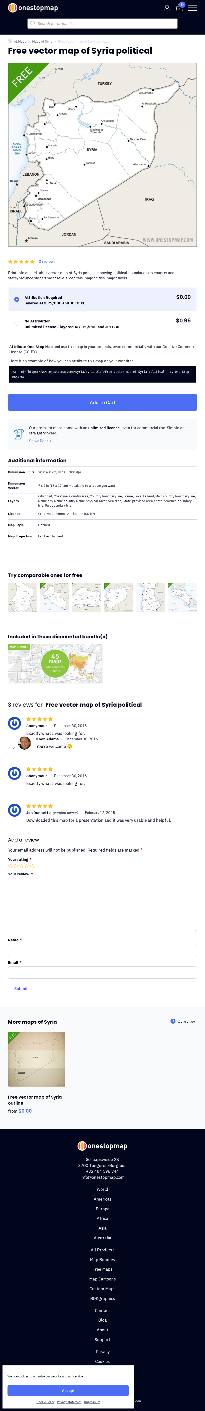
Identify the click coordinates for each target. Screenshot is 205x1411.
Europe (103, 1209)
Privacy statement (69, 1402)
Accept (68, 1390)
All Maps (20, 41)
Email (15, 962)
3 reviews (47, 261)
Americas (103, 1199)
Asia (102, 1228)
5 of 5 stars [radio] (33, 865)
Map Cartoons (102, 1279)
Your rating (20, 859)
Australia (102, 1238)
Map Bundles (102, 1259)
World (102, 1189)
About (102, 1330)
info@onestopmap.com (102, 1177)
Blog (102, 1320)
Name (15, 940)
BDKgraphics (102, 1298)
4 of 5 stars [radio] (27, 865)
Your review (20, 874)
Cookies (102, 1361)
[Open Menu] (192, 7)
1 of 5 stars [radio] (11, 865)
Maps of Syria (42, 41)
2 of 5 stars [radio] (16, 865)
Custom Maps (103, 1288)
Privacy (103, 1351)
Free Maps (102, 1269)
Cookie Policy (45, 1402)
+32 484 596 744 (102, 1171)
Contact (102, 1310)
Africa (102, 1218)
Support (102, 1339)
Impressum (92, 1402)
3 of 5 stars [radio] (21, 865)
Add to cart (103, 402)
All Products (102, 1250)
